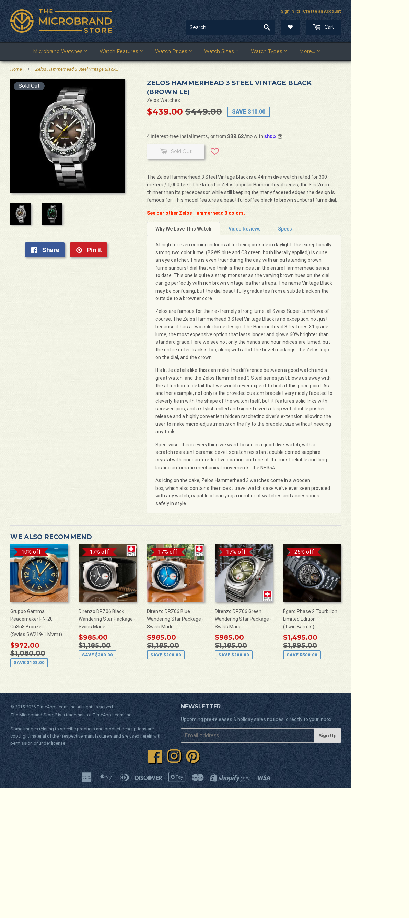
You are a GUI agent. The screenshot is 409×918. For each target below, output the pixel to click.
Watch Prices (171, 51)
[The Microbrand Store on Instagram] (174, 760)
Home (16, 69)
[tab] (183, 228)
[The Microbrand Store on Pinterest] (193, 760)
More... (307, 51)
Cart (328, 27)
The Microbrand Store (32, 714)
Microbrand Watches (58, 51)
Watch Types (267, 51)
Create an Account (322, 11)
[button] (214, 154)
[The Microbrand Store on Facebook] (155, 760)
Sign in (287, 11)
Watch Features (119, 51)
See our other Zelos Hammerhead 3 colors (195, 213)
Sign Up (328, 735)
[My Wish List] (290, 27)
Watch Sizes (219, 51)
